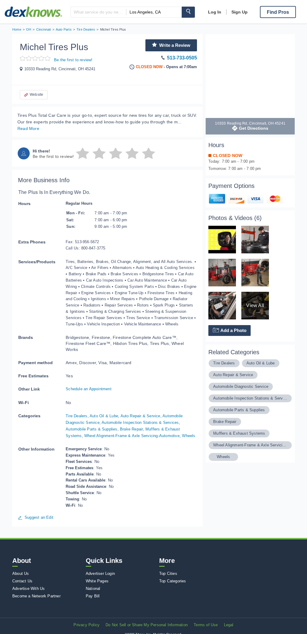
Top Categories (172, 581)
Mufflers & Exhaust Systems (239, 433)
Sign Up (239, 12)
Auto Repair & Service (140, 416)
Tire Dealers (76, 416)
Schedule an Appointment (89, 389)
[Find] (188, 12)
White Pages (97, 581)
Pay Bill (93, 596)
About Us (20, 573)
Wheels (188, 435)
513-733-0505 (182, 57)
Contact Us (22, 581)
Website (36, 94)
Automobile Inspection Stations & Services (140, 422)
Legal (229, 625)
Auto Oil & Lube (104, 416)
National (93, 588)
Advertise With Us (28, 588)
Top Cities (168, 573)
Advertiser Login (100, 573)
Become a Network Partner (36, 596)
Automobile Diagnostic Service (240, 386)
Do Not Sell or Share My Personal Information (147, 625)
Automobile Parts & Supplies (91, 429)
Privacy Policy (86, 625)
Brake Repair (131, 429)
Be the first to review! (73, 60)
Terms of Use (206, 625)
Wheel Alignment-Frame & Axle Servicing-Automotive (132, 435)
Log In (214, 12)
